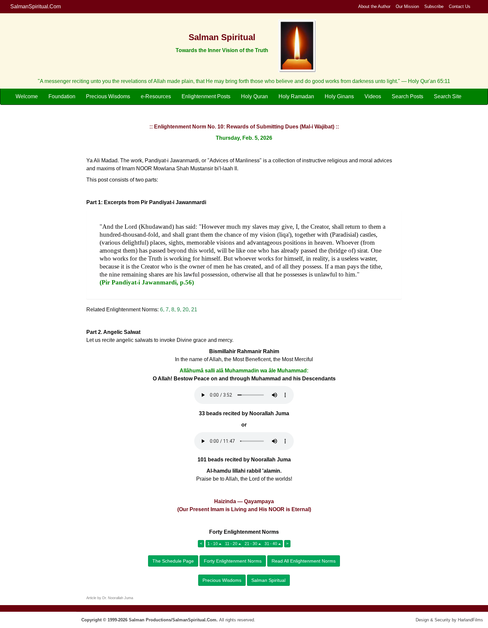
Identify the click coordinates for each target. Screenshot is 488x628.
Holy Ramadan (296, 96)
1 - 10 (213, 543)
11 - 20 (231, 543)
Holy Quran (254, 96)
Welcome (27, 96)
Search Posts (407, 96)
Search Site (447, 96)
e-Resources (156, 96)
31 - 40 (271, 543)
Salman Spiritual (268, 580)
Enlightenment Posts (206, 96)
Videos (373, 96)
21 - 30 (251, 543)
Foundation (61, 96)
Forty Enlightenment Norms (233, 561)
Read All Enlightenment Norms (304, 561)
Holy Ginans (339, 96)
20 (186, 309)
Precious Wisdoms (108, 96)
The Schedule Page (173, 561)
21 (194, 309)
